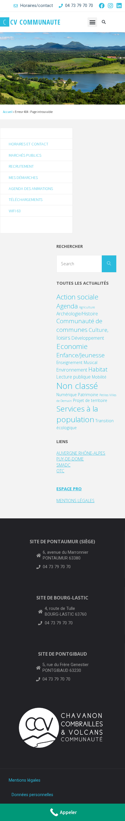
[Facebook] (102, 6)
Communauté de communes (79, 325)
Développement (88, 338)
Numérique (66, 394)
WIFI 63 (15, 210)
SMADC (63, 465)
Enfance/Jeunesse (80, 355)
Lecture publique (73, 377)
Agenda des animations (31, 188)
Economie (72, 346)
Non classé (77, 386)
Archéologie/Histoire (77, 313)
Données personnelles (32, 794)
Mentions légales (24, 780)
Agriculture (87, 307)
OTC (60, 470)
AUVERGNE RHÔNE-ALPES (80, 453)
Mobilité (99, 377)
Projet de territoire (90, 400)
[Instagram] (110, 6)
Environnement (71, 370)
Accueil (7, 112)
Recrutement (21, 166)
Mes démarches (23, 177)
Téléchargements (25, 199)
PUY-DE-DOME (70, 459)
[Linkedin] (119, 6)
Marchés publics (25, 155)
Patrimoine (88, 394)
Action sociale (77, 296)
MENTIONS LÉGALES (75, 500)
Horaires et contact (28, 144)
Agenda (67, 306)
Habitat (98, 369)
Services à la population (77, 414)
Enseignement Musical (76, 362)
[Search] (109, 263)
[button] (92, 22)
